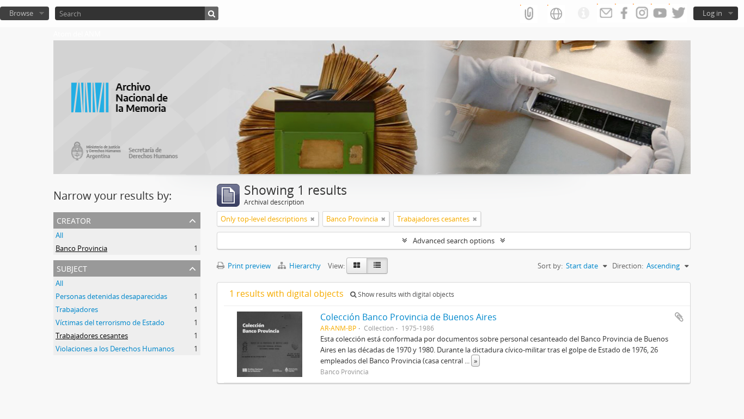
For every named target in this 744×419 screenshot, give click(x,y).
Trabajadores (77, 309)
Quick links (583, 13)
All (59, 235)
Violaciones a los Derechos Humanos (115, 349)
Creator (74, 219)
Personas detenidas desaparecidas (111, 296)
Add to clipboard (679, 317)
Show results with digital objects (405, 294)
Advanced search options (454, 241)
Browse (21, 13)
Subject (72, 267)
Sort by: (550, 266)
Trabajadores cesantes (92, 335)
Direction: (627, 266)
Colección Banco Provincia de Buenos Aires (408, 317)
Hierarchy (305, 266)
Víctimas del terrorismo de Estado (110, 322)
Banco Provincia (81, 248)
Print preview (248, 266)
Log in (712, 13)
